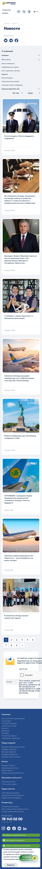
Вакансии (5, 731)
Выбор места (7, 770)
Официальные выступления (10, 81)
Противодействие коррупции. (15, 840)
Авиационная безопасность (13, 795)
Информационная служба (10, 67)
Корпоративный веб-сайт (11, 89)
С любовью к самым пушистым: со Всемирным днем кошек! (18, 317)
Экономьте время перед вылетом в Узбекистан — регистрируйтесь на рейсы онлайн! (18, 558)
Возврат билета (8, 766)
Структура (6, 721)
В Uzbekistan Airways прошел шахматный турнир (16, 617)
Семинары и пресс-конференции (12, 85)
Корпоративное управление (13, 718)
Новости (5, 728)
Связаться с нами (9, 726)
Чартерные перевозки (11, 738)
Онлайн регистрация (10, 807)
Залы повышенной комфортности (15, 809)
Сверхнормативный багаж (13, 773)
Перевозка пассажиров (11, 798)
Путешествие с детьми (11, 757)
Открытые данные (9, 736)
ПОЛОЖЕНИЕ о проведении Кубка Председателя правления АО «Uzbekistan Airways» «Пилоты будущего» (18, 499)
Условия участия (8, 782)
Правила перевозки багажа (13, 747)
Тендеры (5, 733)
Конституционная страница (11, 70)
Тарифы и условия (9, 749)
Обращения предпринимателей (15, 835)
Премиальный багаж (10, 768)
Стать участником (9, 784)
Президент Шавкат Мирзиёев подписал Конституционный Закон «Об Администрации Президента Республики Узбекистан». (20, 259)
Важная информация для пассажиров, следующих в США (20, 437)
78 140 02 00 (12, 819)
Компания (5, 55)
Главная (6, 23)
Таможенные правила (11, 793)
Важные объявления (8, 63)
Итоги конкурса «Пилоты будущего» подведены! (19, 137)
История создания (9, 723)
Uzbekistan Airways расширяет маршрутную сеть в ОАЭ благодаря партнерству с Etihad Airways (19, 378)
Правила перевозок (10, 754)
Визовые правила (9, 752)
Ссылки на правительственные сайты (18, 846)
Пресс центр (6, 59)
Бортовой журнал (7, 78)
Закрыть (10, 865)
